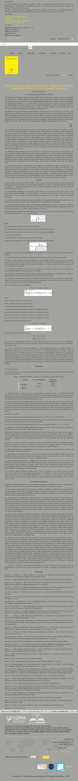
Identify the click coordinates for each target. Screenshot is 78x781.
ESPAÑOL (9, 38)
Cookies (56, 752)
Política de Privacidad (66, 752)
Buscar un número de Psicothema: (17, 757)
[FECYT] (61, 766)
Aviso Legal (49, 752)
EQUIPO (12, 53)
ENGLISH (19, 38)
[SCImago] (69, 766)
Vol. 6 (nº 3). (64, 75)
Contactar (70, 748)
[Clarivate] (51, 766)
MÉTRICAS (53, 53)
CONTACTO (62, 53)
